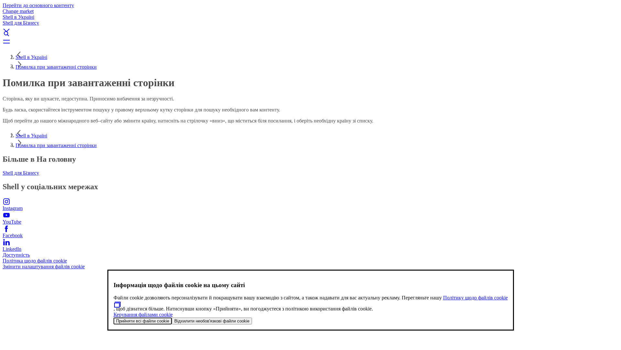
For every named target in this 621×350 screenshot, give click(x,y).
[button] (310, 25)
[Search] (310, 34)
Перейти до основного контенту (38, 5)
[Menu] (310, 41)
